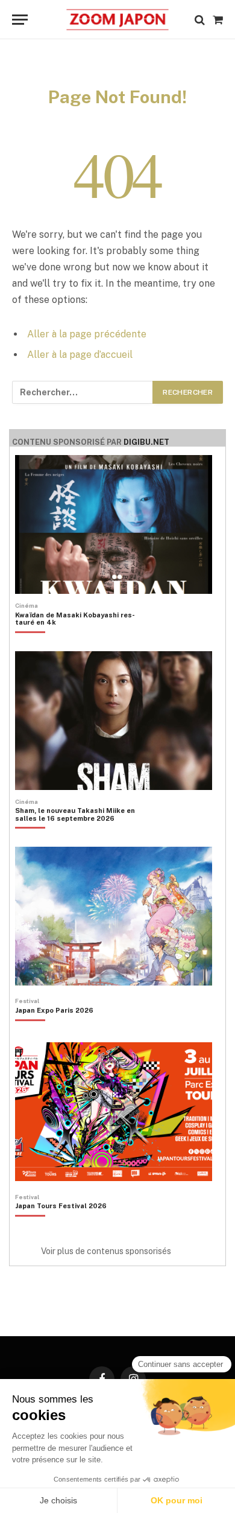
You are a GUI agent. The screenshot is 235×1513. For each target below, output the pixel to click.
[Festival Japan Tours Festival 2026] (61, 1226)
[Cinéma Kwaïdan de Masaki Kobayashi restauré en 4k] (82, 639)
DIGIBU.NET (146, 442)
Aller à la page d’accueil (80, 354)
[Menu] (20, 19)
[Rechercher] (199, 19)
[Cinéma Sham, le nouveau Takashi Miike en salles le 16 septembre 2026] (82, 835)
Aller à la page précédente (86, 334)
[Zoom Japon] (117, 19)
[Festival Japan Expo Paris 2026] (54, 1031)
